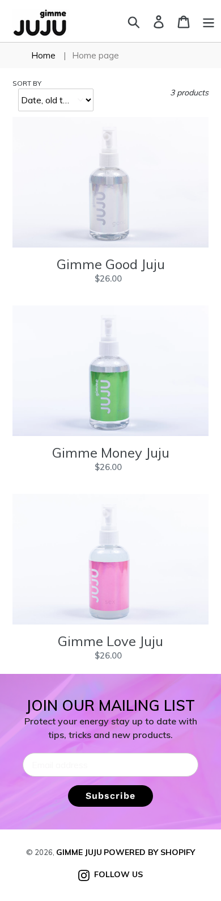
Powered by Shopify (149, 852)
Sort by (26, 83)
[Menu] (208, 20)
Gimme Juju (79, 852)
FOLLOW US (116, 874)
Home (43, 55)
